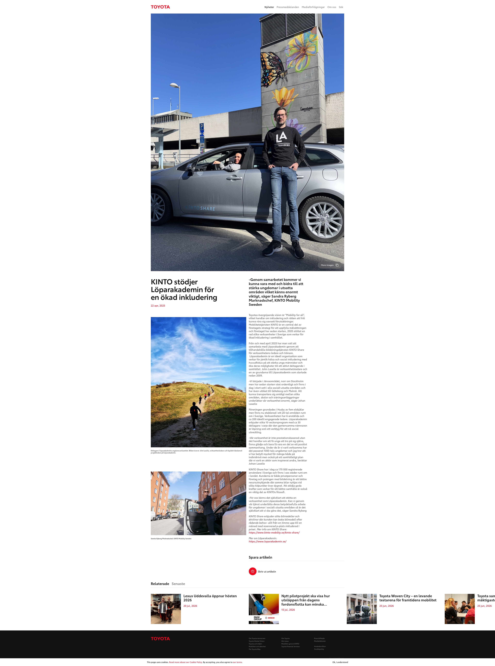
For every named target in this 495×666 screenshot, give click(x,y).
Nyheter (269, 7)
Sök (341, 7)
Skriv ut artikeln (267, 571)
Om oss (331, 7)
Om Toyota (285, 638)
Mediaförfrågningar (313, 7)
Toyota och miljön (255, 644)
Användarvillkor (320, 646)
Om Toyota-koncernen (257, 638)
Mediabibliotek (319, 641)
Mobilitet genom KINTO (290, 644)
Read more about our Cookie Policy (185, 662)
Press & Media (319, 638)
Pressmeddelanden (288, 7)
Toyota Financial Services (290, 646)
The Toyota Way (254, 649)
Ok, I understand (340, 662)
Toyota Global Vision (256, 641)
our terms (237, 662)
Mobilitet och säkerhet (257, 646)
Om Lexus (285, 641)
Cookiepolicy (319, 649)
